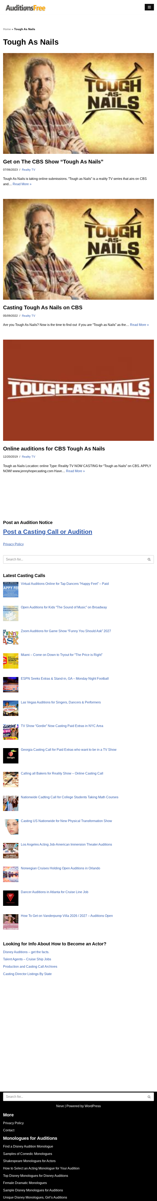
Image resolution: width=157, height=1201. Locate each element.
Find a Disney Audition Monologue (28, 1146)
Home (7, 29)
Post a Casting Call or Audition (47, 531)
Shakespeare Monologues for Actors (29, 1161)
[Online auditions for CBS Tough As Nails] (78, 390)
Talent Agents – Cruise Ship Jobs (27, 959)
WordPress (93, 1106)
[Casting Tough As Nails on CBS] (78, 249)
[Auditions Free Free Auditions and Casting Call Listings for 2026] (24, 7)
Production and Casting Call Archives (30, 966)
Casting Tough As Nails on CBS (42, 307)
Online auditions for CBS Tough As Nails (54, 449)
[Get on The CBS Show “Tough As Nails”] (78, 103)
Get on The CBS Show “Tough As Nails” (53, 162)
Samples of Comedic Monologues (27, 1154)
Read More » (22, 184)
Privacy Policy (13, 544)
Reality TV (28, 169)
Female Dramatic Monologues (25, 1183)
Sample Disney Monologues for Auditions (33, 1190)
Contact (8, 1130)
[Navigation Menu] (149, 7)
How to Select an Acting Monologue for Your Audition (41, 1168)
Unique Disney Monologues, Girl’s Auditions (35, 1197)
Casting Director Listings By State (27, 974)
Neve (60, 1106)
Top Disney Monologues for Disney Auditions (35, 1175)
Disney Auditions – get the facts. (26, 952)
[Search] (149, 559)
